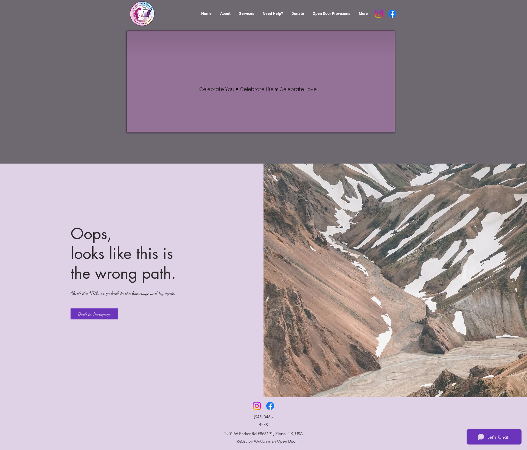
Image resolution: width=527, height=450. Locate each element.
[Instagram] (379, 13)
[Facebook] (392, 13)
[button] (94, 313)
